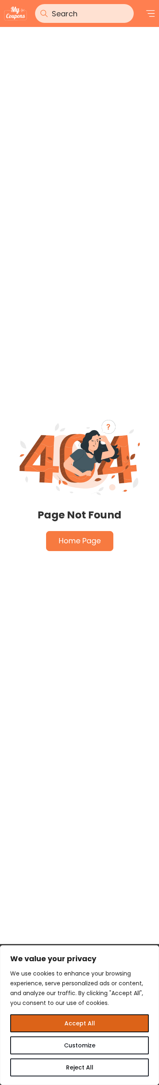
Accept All (79, 1023)
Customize (79, 1045)
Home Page (80, 541)
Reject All (79, 1067)
